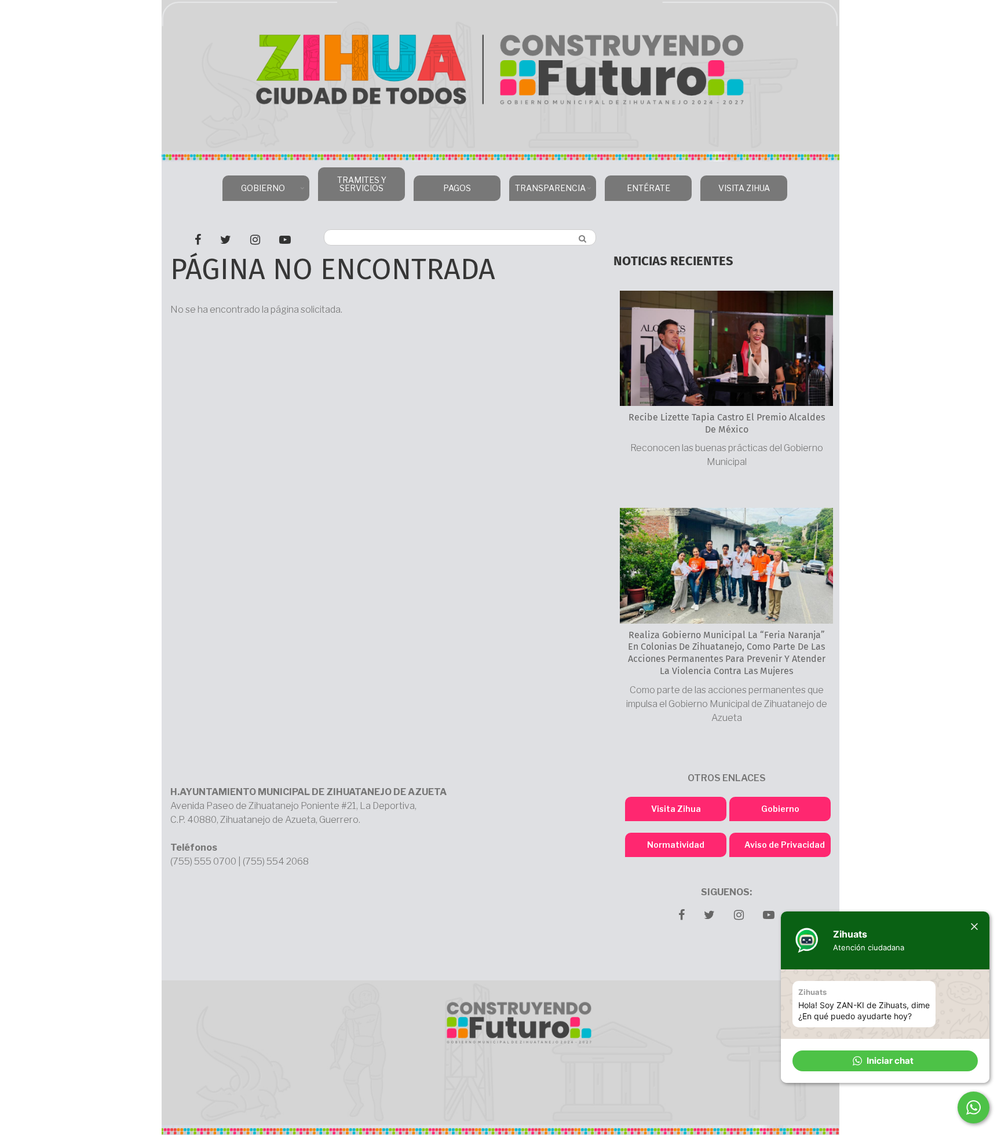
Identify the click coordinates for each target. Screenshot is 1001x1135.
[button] (885, 1060)
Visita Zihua (676, 809)
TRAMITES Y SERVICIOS (361, 184)
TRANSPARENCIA (547, 192)
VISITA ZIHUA (744, 188)
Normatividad (675, 845)
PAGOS (457, 188)
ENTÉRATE (648, 188)
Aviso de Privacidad (784, 845)
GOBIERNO (253, 192)
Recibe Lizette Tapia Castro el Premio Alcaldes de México (727, 423)
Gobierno (780, 809)
